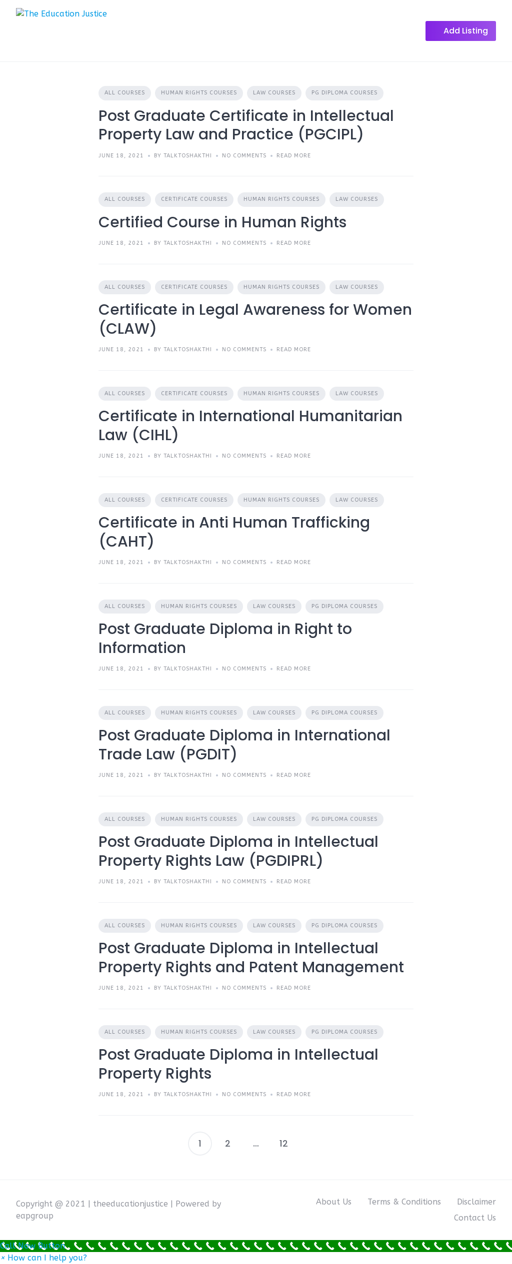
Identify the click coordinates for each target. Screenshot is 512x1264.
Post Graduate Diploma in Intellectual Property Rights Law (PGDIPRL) (238, 851)
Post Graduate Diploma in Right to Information (225, 638)
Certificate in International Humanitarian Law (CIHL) (250, 425)
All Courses (124, 92)
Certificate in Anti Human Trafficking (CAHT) (234, 532)
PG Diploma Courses (345, 92)
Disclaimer (476, 1202)
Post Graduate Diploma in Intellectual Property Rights (238, 1064)
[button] (43, 1258)
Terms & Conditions (404, 1202)
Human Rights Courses (199, 92)
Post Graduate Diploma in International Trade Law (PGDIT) (244, 744)
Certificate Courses (194, 199)
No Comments (244, 155)
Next (312, 1144)
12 (284, 1143)
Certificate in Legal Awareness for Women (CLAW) (255, 319)
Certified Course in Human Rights (222, 222)
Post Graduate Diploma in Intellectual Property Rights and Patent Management (251, 957)
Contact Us (475, 1218)
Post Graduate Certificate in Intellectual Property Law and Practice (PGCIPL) (246, 125)
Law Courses (274, 92)
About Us (334, 1202)
